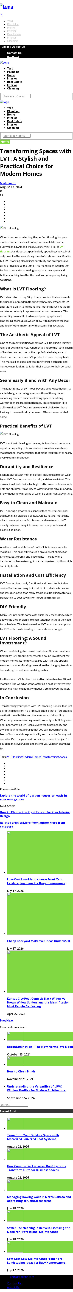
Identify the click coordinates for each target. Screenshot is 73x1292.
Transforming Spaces (54, 756)
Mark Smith (8, 183)
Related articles (11, 823)
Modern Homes (31, 756)
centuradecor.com (22, 1277)
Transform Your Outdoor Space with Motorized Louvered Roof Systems (33, 1137)
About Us (13, 56)
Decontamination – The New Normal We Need (40, 1047)
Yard (10, 20)
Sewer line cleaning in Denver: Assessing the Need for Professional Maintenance (38, 1230)
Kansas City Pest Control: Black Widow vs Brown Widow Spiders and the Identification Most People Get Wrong (38, 1002)
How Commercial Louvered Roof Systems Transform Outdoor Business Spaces (36, 1168)
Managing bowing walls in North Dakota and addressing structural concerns (39, 1199)
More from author (36, 823)
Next (9, 1020)
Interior (11, 30)
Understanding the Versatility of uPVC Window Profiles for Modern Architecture (36, 1088)
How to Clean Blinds (21, 1071)
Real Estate (14, 34)
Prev (3, 1020)
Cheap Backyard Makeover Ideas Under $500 (38, 941)
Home (11, 27)
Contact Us (14, 53)
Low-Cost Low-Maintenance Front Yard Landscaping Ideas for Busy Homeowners (36, 881)
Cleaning (12, 40)
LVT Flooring (14, 756)
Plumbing (13, 24)
